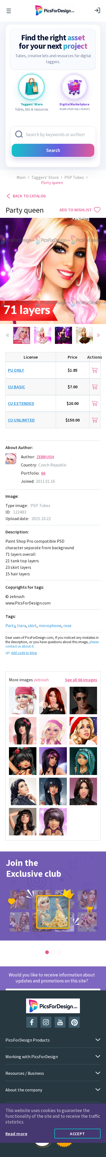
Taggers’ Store (45, 177)
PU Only (16, 370)
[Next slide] (98, 335)
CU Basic (16, 386)
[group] (53, 895)
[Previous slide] (7, 335)
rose (67, 625)
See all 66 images (81, 679)
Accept (77, 1133)
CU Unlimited (21, 420)
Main (21, 177)
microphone (50, 625)
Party (10, 625)
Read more (16, 1133)
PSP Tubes (74, 177)
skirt (32, 625)
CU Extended (21, 403)
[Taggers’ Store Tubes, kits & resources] (31, 87)
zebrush (45, 456)
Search (53, 150)
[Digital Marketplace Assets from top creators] (74, 87)
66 (43, 473)
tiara (21, 625)
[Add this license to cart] (95, 370)
